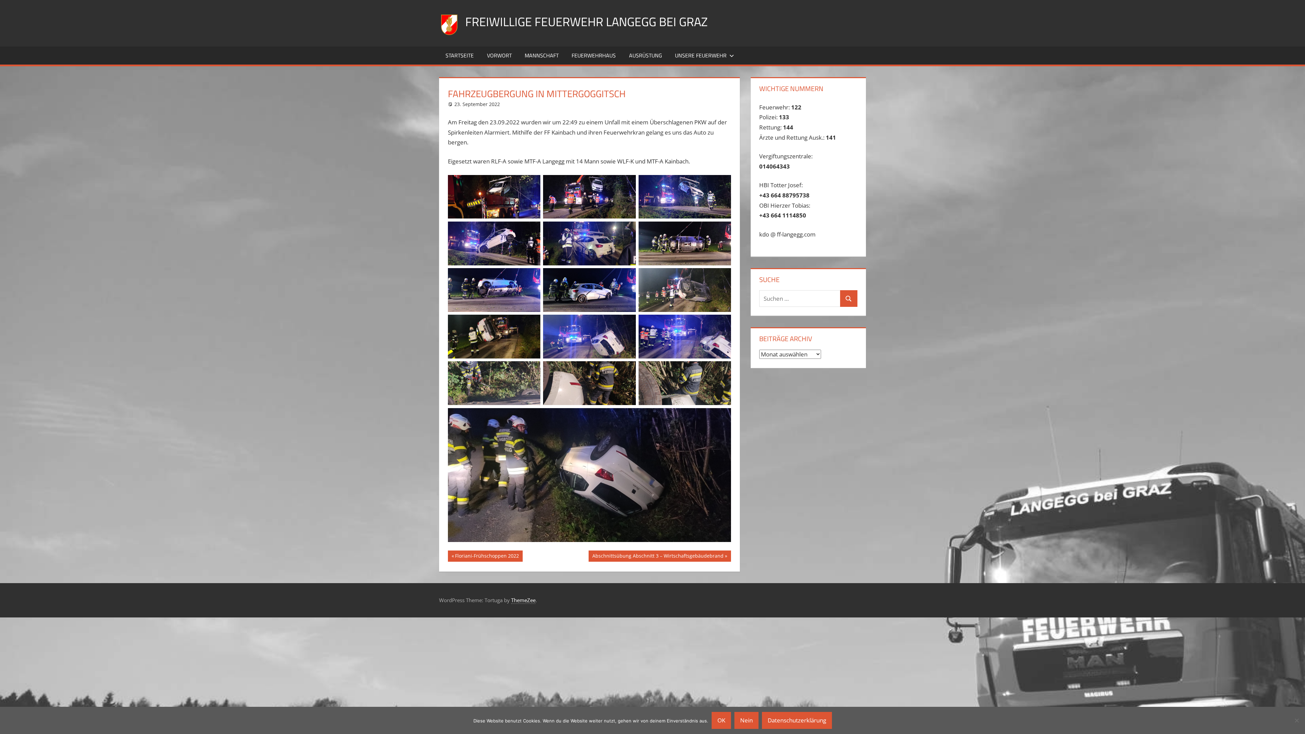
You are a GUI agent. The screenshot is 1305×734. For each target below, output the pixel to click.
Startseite (460, 55)
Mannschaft (542, 55)
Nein (746, 720)
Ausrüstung (645, 55)
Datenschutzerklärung (797, 720)
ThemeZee (523, 600)
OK (721, 720)
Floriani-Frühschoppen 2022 (487, 557)
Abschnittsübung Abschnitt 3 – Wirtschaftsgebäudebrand (658, 557)
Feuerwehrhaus (594, 55)
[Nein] (1296, 720)
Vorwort (499, 55)
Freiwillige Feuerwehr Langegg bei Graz (586, 21)
